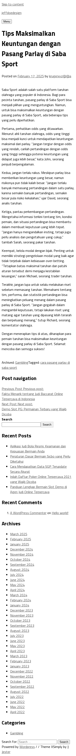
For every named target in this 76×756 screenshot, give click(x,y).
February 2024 (20, 600)
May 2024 (17, 584)
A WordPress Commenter (28, 512)
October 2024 (20, 559)
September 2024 (22, 564)
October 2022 (20, 681)
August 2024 (19, 569)
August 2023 (19, 630)
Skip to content (13, 4)
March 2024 (18, 595)
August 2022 (19, 691)
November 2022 (21, 676)
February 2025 (20, 539)
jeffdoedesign (12, 12)
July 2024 (17, 574)
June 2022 (17, 701)
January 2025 (19, 544)
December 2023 (21, 610)
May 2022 (17, 706)
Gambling (21, 362)
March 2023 (18, 656)
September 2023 (22, 625)
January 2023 (19, 666)
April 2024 (17, 589)
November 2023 (21, 615)
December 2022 (21, 671)
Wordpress (27, 746)
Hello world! (60, 512)
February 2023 (20, 661)
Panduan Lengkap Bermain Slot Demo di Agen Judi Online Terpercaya (38, 489)
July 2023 (17, 635)
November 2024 (21, 554)
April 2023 (17, 650)
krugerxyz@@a (60, 76)
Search (7, 419)
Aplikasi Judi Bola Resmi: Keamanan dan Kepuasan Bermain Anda (38, 449)
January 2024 (19, 605)
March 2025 (18, 534)
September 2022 (22, 686)
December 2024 (21, 549)
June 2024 (17, 579)
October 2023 (20, 620)
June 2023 (17, 640)
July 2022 (17, 696)
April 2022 (17, 711)
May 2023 (17, 645)
